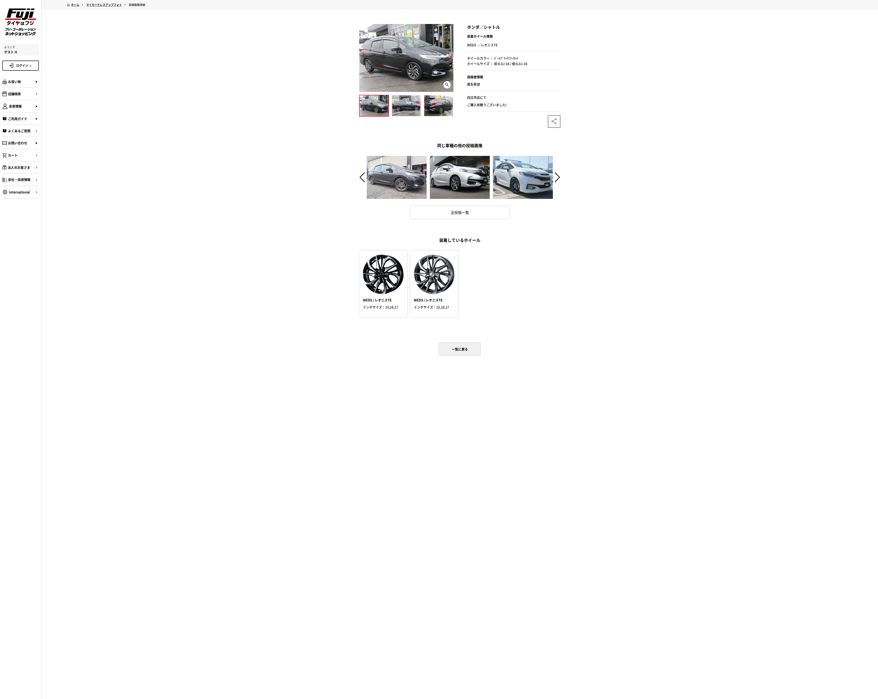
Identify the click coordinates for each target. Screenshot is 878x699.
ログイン (22, 65)
